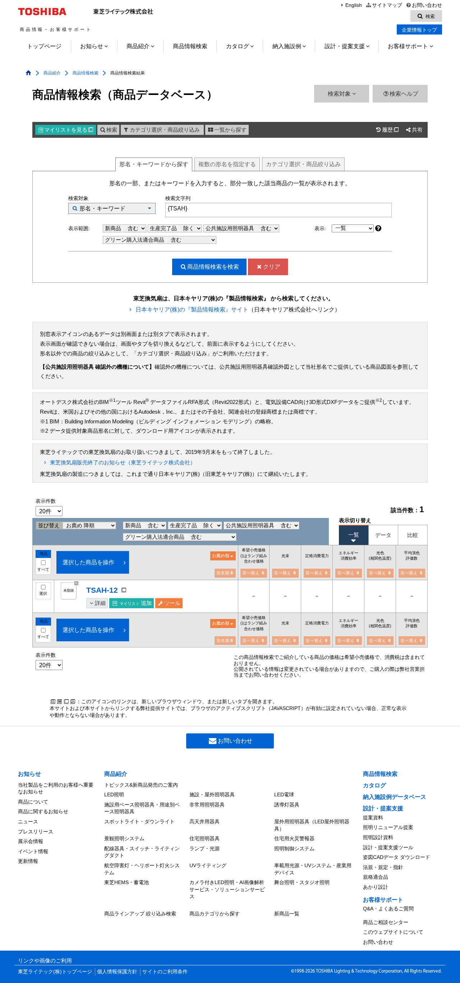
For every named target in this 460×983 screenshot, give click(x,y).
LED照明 (114, 794)
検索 (111, 130)
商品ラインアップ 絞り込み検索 (140, 913)
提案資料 (373, 817)
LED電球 (284, 794)
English (353, 5)
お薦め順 (220, 555)
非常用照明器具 (207, 804)
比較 (412, 535)
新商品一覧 (286, 913)
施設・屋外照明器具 (212, 794)
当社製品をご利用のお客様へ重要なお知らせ (55, 788)
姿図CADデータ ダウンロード (396, 857)
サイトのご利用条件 (165, 971)
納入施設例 (286, 46)
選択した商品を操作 (88, 562)
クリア (271, 267)
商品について (33, 802)
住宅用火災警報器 (294, 838)
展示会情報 (30, 841)
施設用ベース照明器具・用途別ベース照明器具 (142, 808)
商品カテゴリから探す (214, 913)
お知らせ (91, 46)
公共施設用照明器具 (231, 228)
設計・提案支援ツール (388, 847)
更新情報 (28, 861)
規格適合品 (375, 877)
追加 (136, 603)
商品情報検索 (190, 46)
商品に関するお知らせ (43, 811)
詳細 (100, 603)
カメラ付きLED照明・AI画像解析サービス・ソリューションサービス (227, 889)
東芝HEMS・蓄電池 (126, 882)
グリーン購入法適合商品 (135, 240)
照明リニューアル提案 (388, 827)
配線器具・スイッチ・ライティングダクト (142, 852)
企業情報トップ (419, 30)
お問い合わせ (427, 5)
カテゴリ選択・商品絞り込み (165, 130)
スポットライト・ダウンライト (139, 821)
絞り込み (303, 164)
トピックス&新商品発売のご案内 (141, 785)
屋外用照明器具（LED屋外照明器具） (311, 825)
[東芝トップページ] (43, 11)
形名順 (222, 572)
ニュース (28, 821)
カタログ (237, 46)
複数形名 (227, 164)
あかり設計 (375, 887)
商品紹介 (138, 46)
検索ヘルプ (404, 94)
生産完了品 (164, 228)
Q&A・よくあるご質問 (388, 908)
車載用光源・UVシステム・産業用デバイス (312, 869)
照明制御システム (294, 848)
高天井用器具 (204, 821)
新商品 (114, 228)
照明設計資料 (378, 837)
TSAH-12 (102, 590)
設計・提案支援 (345, 46)
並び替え (49, 525)
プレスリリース (35, 831)
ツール (172, 603)
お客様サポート (408, 46)
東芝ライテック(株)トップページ (55, 971)
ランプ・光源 (204, 848)
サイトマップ (387, 5)
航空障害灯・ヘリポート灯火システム (142, 869)
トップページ (44, 46)
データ (383, 535)
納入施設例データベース (394, 797)
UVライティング (207, 865)
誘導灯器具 (286, 804)
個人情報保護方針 (117, 971)
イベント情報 (33, 851)
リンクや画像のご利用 (45, 961)
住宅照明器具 (204, 838)
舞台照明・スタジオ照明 (302, 882)
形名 (153, 164)
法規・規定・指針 (383, 867)
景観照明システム (124, 838)
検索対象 (340, 94)
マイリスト (68, 130)
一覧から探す (230, 130)
